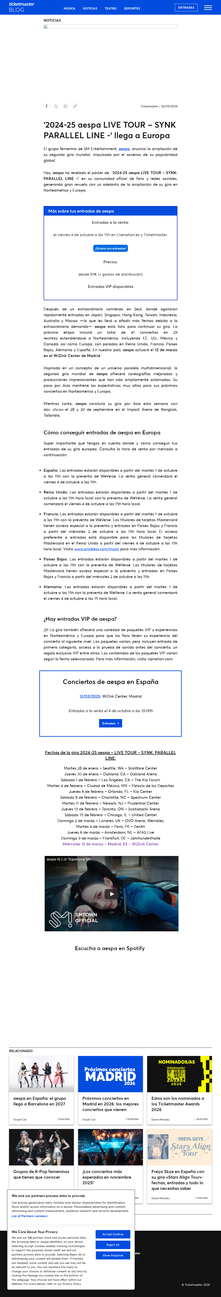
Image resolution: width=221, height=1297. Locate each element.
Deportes (132, 8)
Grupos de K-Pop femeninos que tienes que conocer (41, 1174)
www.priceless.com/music (96, 548)
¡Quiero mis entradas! (110, 248)
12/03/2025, (90, 696)
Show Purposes (113, 1255)
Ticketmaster (149, 106)
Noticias (90, 8)
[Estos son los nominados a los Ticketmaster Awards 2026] (179, 1074)
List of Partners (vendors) (29, 1216)
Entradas (186, 7)
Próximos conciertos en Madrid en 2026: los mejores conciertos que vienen (110, 1103)
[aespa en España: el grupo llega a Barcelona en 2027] (41, 1074)
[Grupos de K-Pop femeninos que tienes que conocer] (41, 1147)
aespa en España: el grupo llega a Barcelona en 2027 (39, 1101)
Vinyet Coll (19, 1119)
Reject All (113, 1245)
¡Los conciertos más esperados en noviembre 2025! (106, 1177)
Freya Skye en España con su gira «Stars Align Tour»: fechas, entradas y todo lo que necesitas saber (178, 1179)
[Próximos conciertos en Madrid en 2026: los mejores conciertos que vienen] (110, 1074)
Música (69, 8)
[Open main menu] (208, 9)
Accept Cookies (113, 1234)
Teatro (111, 8)
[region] (71, 1239)
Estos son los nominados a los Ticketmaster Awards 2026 (178, 1103)
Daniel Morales (160, 1119)
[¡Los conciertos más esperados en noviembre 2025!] (110, 1147)
